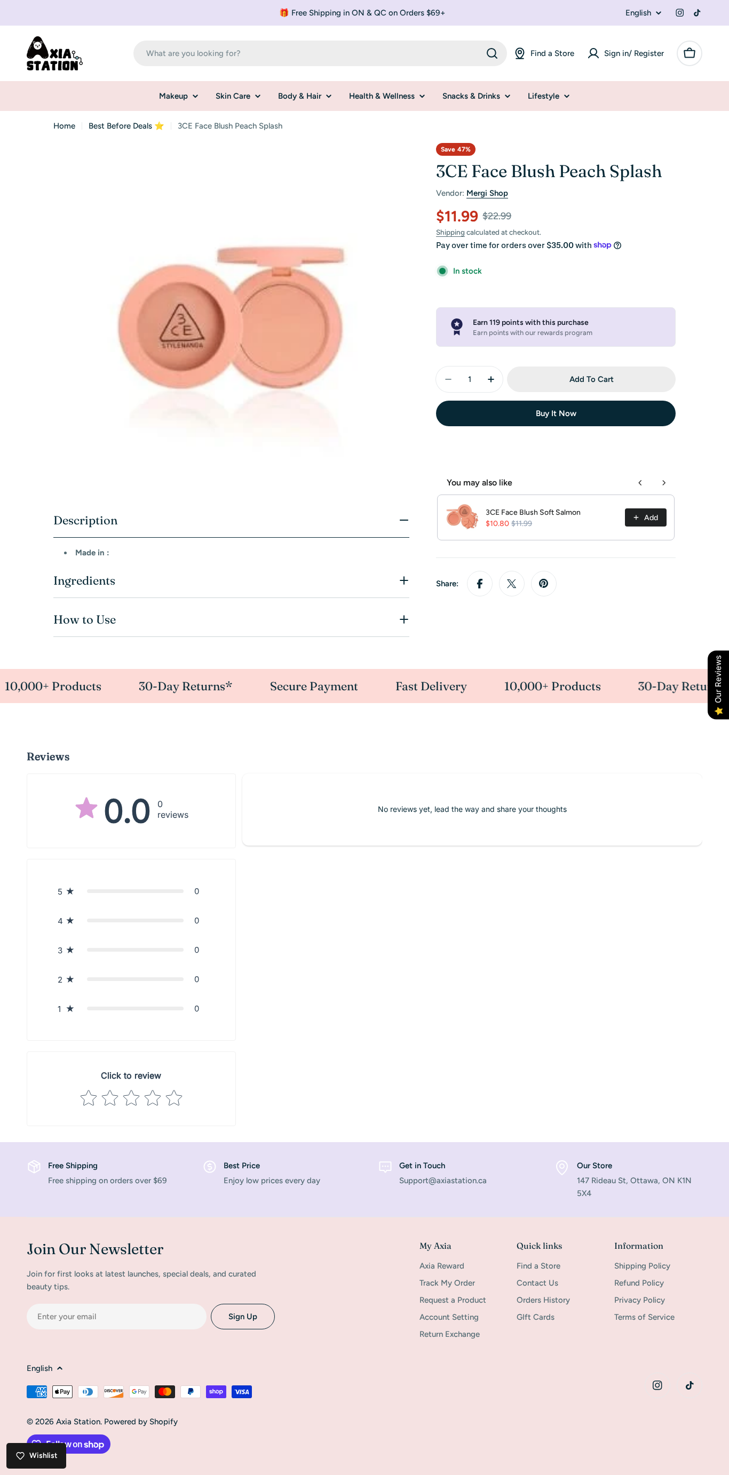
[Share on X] (512, 583)
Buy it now (556, 413)
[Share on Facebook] (480, 583)
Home (64, 126)
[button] (131, 891)
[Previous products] (640, 482)
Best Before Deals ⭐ (126, 126)
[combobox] (320, 53)
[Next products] (664, 482)
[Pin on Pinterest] (544, 583)
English (638, 13)
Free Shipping (73, 1165)
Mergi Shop (487, 193)
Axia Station (78, 1421)
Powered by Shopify (141, 1421)
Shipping (450, 232)
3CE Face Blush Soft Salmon (533, 511)
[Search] (492, 53)
